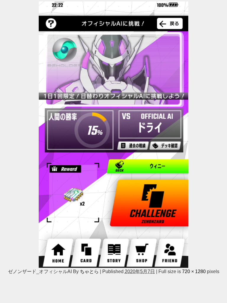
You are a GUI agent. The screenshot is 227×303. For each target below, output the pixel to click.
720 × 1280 (194, 271)
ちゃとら (89, 271)
